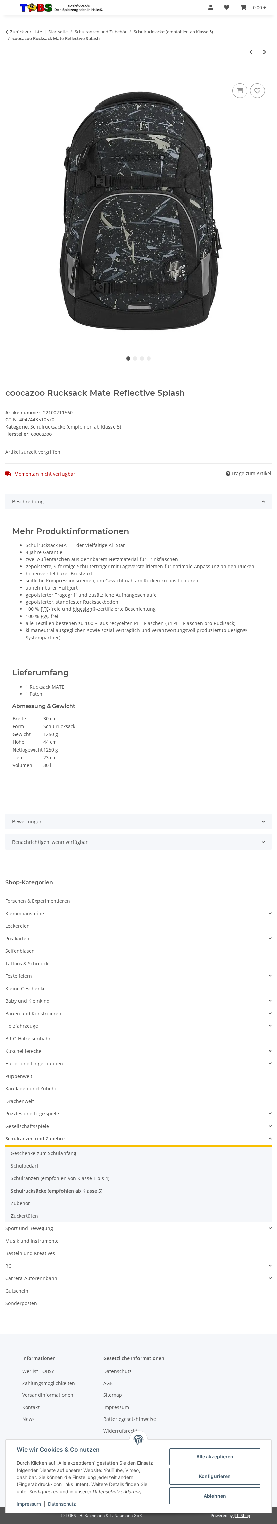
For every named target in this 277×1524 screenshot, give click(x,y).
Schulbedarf (25, 1165)
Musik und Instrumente (32, 1241)
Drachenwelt (19, 1101)
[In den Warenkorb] (10, 74)
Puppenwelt (18, 1076)
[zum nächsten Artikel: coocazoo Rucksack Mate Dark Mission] (265, 52)
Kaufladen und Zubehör (32, 1088)
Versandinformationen (47, 1395)
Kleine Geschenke (25, 988)
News (28, 1419)
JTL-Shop (242, 1515)
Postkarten (17, 938)
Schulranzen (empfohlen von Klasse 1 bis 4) (60, 1178)
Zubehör (20, 1203)
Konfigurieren (215, 1476)
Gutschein (16, 1291)
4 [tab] (149, 358)
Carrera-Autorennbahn (31, 1278)
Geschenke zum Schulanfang (43, 1153)
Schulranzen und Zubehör (35, 1138)
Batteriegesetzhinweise (129, 1419)
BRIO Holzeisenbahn (28, 1038)
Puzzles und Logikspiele (32, 1113)
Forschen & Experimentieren (37, 901)
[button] (211, 7)
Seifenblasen (20, 951)
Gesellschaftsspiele (27, 1126)
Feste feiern (18, 976)
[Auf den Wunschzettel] (257, 90)
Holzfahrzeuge (21, 1026)
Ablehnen (215, 1496)
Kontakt (31, 1407)
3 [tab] (142, 358)
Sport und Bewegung (29, 1228)
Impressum (29, 1504)
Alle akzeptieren (214, 1456)
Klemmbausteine (24, 913)
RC (8, 1266)
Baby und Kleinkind (27, 1001)
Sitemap (112, 1395)
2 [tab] (135, 358)
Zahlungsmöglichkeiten (48, 1383)
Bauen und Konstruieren (33, 1013)
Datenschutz (62, 1504)
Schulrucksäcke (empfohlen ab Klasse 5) (75, 426)
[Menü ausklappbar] (8, 4)
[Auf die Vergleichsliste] (239, 90)
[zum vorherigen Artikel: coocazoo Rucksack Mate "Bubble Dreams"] (251, 52)
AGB (108, 1383)
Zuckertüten (24, 1216)
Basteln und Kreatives (30, 1253)
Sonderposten (21, 1303)
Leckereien (17, 926)
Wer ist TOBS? (38, 1371)
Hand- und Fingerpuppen (34, 1063)
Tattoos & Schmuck (26, 963)
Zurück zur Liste (26, 32)
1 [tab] (128, 358)
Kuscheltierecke (23, 1051)
